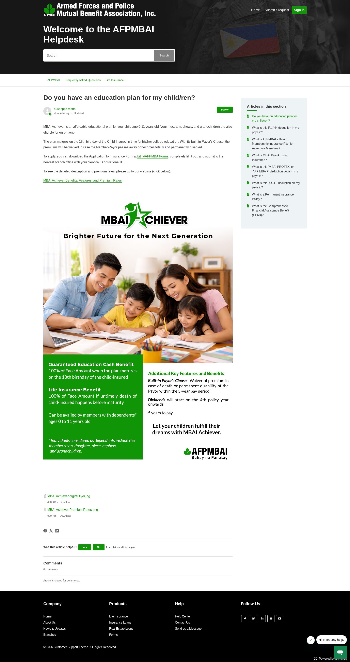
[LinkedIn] (57, 530)
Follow (224, 109)
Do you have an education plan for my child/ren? (274, 118)
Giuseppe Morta (65, 109)
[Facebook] (45, 530)
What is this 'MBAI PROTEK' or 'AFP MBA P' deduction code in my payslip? (275, 171)
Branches (49, 634)
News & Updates (54, 628)
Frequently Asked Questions (83, 80)
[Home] (99, 15)
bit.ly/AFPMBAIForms (152, 156)
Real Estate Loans (121, 628)
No (98, 547)
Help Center (183, 616)
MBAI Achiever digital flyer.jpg (68, 496)
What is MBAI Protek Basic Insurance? (270, 157)
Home (255, 10)
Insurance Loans (120, 622)
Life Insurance (115, 80)
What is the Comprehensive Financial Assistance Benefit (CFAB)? (270, 210)
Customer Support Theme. (71, 647)
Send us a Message (188, 628)
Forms (113, 634)
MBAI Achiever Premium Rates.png (72, 509)
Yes (85, 547)
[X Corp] (51, 530)
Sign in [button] (299, 10)
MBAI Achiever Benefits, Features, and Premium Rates (82, 180)
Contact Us (182, 622)
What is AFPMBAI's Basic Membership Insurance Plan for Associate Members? (272, 143)
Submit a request (277, 10)
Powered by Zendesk (333, 658)
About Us (49, 622)
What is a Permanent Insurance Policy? (273, 197)
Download (65, 502)
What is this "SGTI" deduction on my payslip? (276, 185)
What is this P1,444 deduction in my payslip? (275, 130)
